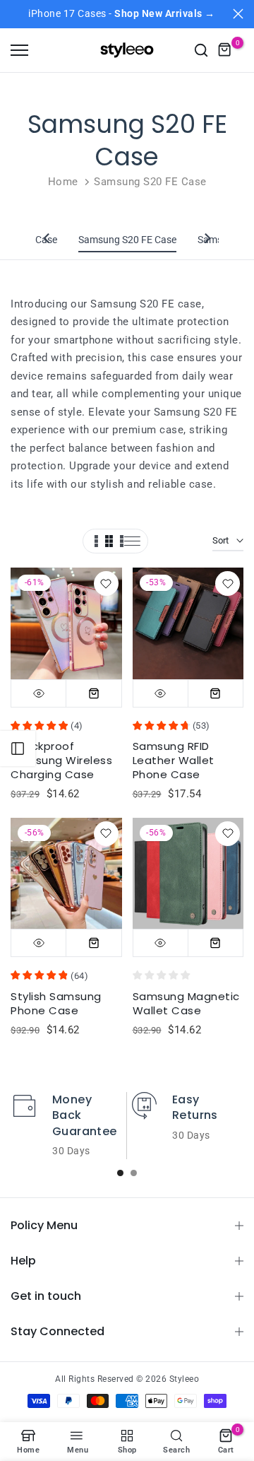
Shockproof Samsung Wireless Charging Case (61, 760)
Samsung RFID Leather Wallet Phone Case (173, 760)
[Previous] (47, 240)
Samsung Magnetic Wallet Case (186, 1003)
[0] (225, 50)
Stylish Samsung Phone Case (56, 1003)
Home (63, 181)
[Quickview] (38, 693)
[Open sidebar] (17, 748)
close (238, 13)
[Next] (207, 240)
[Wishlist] (106, 583)
